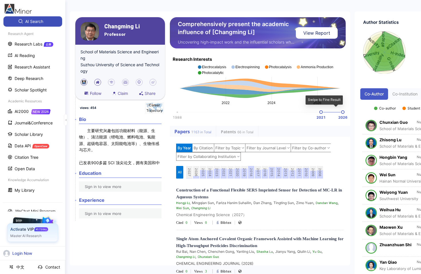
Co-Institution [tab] (405, 93)
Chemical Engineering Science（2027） (211, 214)
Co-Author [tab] (374, 93)
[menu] (32, 106)
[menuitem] (32, 21)
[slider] (321, 112)
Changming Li (122, 26)
